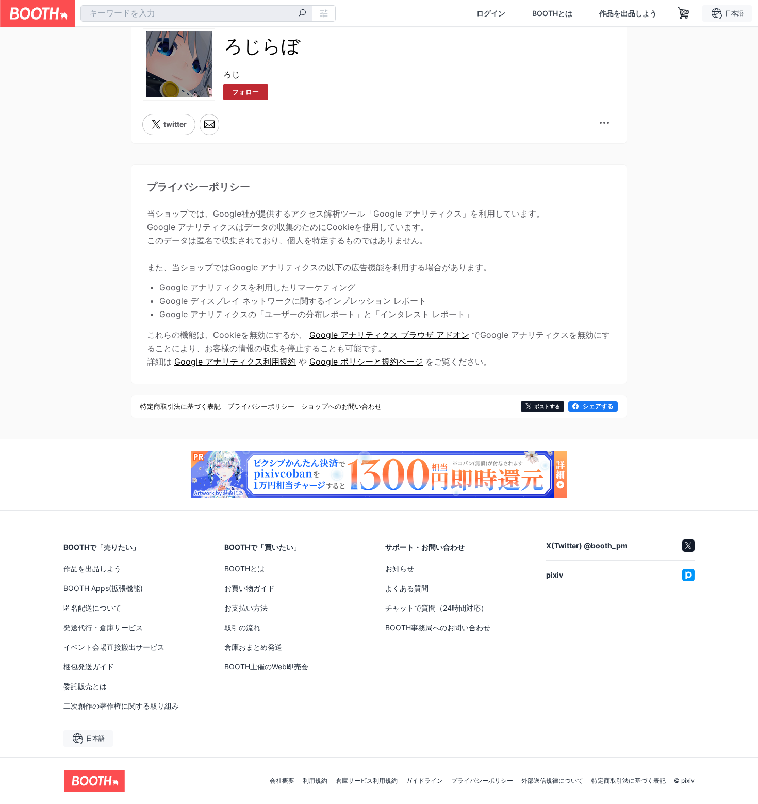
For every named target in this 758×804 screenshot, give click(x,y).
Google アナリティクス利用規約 (235, 361)
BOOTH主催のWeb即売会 (266, 666)
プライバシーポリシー (482, 781)
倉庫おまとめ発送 (253, 647)
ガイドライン (424, 781)
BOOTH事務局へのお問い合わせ (437, 627)
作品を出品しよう (628, 13)
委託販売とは (85, 686)
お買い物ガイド (249, 588)
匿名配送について (92, 607)
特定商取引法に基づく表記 (628, 781)
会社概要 (282, 781)
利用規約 (315, 781)
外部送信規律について (552, 781)
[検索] (302, 14)
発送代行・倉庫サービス (103, 627)
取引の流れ (242, 627)
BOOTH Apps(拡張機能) (103, 588)
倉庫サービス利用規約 (367, 781)
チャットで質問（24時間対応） (436, 607)
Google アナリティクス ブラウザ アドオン (389, 335)
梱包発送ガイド (88, 666)
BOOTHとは (552, 13)
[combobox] (196, 13)
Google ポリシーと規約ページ (366, 361)
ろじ (231, 74)
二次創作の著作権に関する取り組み (121, 705)
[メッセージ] (209, 124)
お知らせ (399, 568)
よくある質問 (407, 588)
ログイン (490, 13)
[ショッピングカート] (683, 13)
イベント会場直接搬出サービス (113, 647)
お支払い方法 (246, 607)
